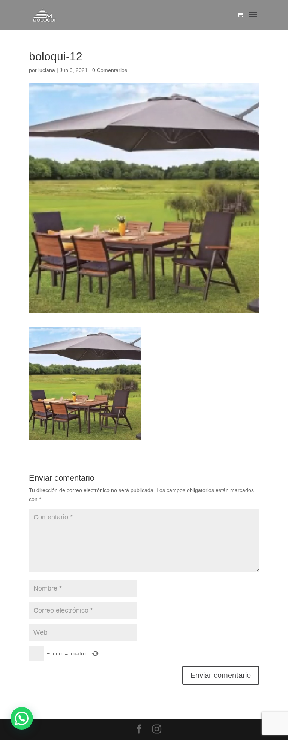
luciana (46, 70)
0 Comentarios (109, 70)
